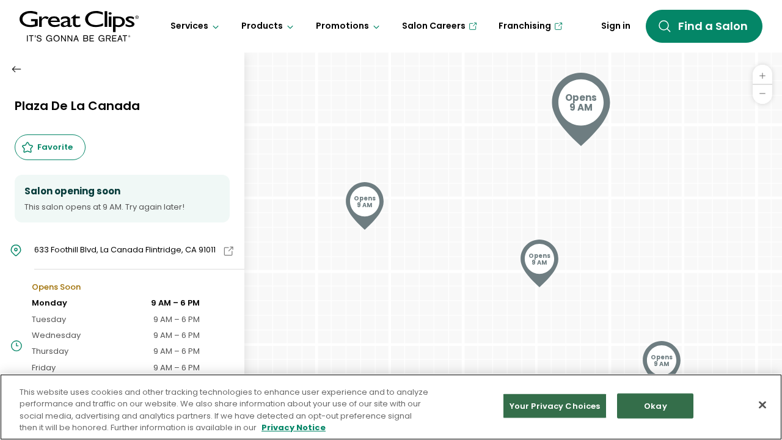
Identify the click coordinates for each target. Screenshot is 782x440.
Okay (655, 406)
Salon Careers (434, 26)
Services (189, 26)
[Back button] (16, 69)
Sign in (615, 26)
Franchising (525, 26)
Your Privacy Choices (555, 406)
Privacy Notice (293, 427)
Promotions (342, 26)
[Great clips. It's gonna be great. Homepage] (79, 26)
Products (262, 26)
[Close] (762, 404)
